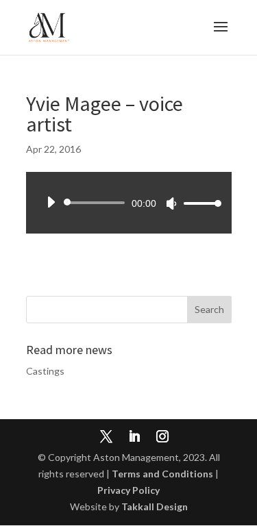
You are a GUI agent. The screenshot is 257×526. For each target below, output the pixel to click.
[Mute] (171, 203)
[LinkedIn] (134, 437)
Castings (45, 371)
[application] (129, 203)
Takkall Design (154, 506)
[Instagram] (162, 437)
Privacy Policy (128, 490)
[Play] (51, 202)
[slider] (199, 203)
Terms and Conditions (162, 473)
